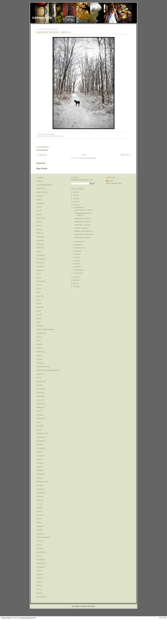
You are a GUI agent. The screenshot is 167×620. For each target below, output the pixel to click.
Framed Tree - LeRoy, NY (82, 225)
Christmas (39, 255)
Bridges (39, 233)
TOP (165, 617)
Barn (38, 214)
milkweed (39, 407)
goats (38, 337)
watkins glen (40, 563)
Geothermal (40, 333)
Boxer (38, 229)
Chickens (39, 244)
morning (39, 415)
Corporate (39, 266)
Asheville (39, 203)
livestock (39, 400)
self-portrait (40, 493)
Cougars (39, 270)
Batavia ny (39, 218)
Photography (55, 136)
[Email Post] (54, 134)
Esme (38, 285)
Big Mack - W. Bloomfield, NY (84, 231)
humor (38, 359)
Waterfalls (39, 559)
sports (38, 511)
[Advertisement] (113, 221)
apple (38, 199)
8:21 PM (51, 134)
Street (38, 522)
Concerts (39, 262)
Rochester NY (40, 482)
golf (37, 340)
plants (38, 452)
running (39, 485)
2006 (75, 286)
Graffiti (38, 344)
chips (38, 251)
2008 (75, 280)
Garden (38, 326)
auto (38, 207)
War (37, 556)
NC (37, 422)
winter (61, 136)
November (78, 241)
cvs (37, 274)
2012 (75, 198)
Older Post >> (125, 155)
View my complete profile (113, 183)
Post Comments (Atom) (88, 158)
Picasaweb (40, 448)
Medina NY (40, 403)
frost (37, 318)
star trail (39, 515)
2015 (75, 192)
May (76, 260)
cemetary (39, 240)
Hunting (39, 363)
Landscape (40, 381)
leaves (38, 385)
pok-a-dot (39, 456)
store (38, 519)
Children (39, 248)
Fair (37, 288)
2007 (75, 283)
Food (38, 314)
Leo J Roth (40, 389)
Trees (38, 541)
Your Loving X (40, 597)
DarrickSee (42, 17)
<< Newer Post (42, 155)
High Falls (39, 352)
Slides (38, 500)
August (77, 251)
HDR (38, 348)
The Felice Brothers (42, 537)
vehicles (39, 548)
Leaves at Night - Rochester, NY (84, 234)
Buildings (39, 237)
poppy (38, 459)
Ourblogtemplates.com (26, 617)
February (78, 270)
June (76, 257)
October (77, 245)
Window (39, 578)
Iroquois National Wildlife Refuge (46, 370)
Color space (40, 259)
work (38, 589)
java (37, 378)
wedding (39, 567)
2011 (75, 201)
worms (38, 593)
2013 (75, 195)
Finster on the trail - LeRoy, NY (53, 32)
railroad (39, 470)
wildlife (38, 574)
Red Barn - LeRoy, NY (81, 228)
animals (39, 196)
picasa (38, 444)
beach (38, 222)
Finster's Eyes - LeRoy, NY (83, 237)
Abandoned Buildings (43, 185)
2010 (75, 205)
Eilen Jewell (40, 281)
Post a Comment (42, 150)
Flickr (38, 303)
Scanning (39, 489)
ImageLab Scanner (42, 366)
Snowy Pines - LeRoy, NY (83, 222)
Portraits (39, 463)
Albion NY (39, 188)
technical (39, 533)
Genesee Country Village (44, 329)
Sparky (38, 507)
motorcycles (40, 418)
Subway (39, 526)
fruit (37, 322)
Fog (37, 311)
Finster (47, 136)
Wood (38, 585)
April (76, 263)
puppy (38, 467)
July (76, 254)
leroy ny (39, 392)
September (78, 248)
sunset (38, 530)
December (78, 207)
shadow (39, 496)
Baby (38, 211)
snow (38, 504)
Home (84, 155)
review (38, 478)
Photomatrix (40, 437)
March (77, 267)
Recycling (39, 474)
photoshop (39, 441)
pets (50, 136)
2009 (75, 277)
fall (37, 292)
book (38, 225)
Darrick (110, 181)
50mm (38, 181)
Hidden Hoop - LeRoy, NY (83, 218)
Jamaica (39, 374)
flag (37, 300)
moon (38, 411)
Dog (43, 136)
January (77, 273)
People (38, 426)
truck (38, 545)
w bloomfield (40, 552)
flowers (38, 307)
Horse (38, 355)
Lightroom (39, 396)
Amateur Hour (40, 192)
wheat (38, 571)
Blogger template (6, 617)
